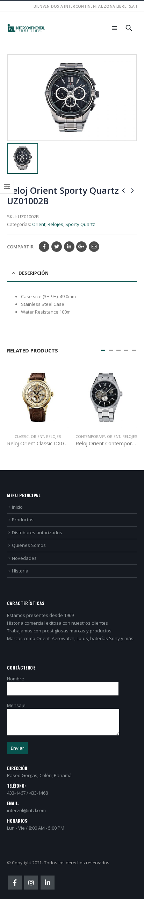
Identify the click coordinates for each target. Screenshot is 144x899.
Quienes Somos (29, 545)
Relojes (55, 224)
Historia (20, 571)
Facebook (44, 246)
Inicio (17, 507)
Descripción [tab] (34, 273)
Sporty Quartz (80, 224)
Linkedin (48, 883)
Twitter (56, 246)
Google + (81, 246)
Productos (23, 519)
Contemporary (90, 436)
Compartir (20, 246)
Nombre (15, 678)
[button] (103, 350)
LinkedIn (69, 246)
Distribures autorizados (37, 532)
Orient (38, 224)
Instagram (31, 883)
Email (94, 246)
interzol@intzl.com (26, 810)
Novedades (24, 558)
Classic (22, 436)
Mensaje (16, 705)
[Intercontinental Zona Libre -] (26, 28)
